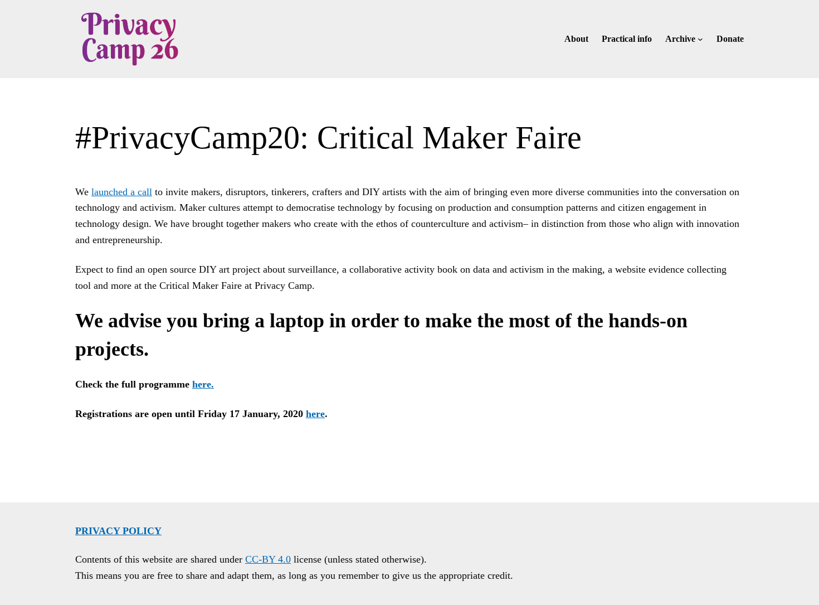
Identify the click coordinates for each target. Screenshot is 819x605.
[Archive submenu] (700, 39)
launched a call (121, 191)
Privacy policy (118, 530)
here (315, 413)
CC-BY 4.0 (268, 559)
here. (203, 384)
